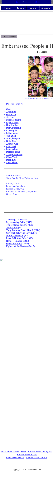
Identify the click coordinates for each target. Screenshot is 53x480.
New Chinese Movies (10, 452)
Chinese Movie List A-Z (36, 458)
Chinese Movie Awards (27, 455)
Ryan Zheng (12, 122)
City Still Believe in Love (18, 233)
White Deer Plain (14, 235)
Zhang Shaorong (14, 154)
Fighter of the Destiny (17, 246)
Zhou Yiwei (12, 144)
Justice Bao (12, 227)
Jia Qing (10, 117)
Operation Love (14, 243)
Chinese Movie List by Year (40, 452)
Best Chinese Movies (15, 458)
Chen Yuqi (11, 157)
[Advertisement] (26, 290)
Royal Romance (14, 241)
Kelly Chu (11, 141)
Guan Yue (11, 114)
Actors (23, 452)
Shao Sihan (12, 162)
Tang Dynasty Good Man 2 (19, 230)
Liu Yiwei (11, 146)
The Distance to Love (16, 225)
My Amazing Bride (15, 222)
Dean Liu (11, 160)
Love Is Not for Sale (16, 238)
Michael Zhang (13, 119)
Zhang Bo (11, 111)
